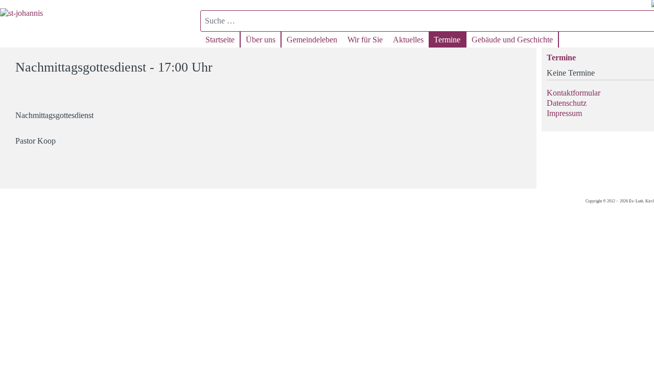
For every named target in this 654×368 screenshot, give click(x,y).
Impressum (564, 113)
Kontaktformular (573, 92)
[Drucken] (522, 62)
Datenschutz (567, 103)
